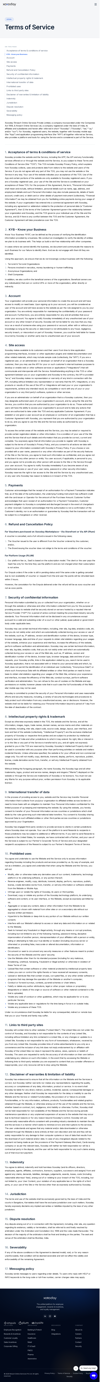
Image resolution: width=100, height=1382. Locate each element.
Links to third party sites (17, 90)
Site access (11, 62)
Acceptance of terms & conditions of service (27, 50)
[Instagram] (50, 1316)
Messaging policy (14, 115)
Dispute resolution (14, 107)
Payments (11, 66)
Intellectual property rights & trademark (24, 78)
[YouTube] (55, 1316)
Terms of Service (64, 1373)
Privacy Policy (50, 1373)
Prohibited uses (13, 86)
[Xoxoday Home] (9, 4)
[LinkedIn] (45, 1316)
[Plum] (24, 1323)
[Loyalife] (37, 1323)
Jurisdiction (11, 102)
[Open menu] (95, 4)
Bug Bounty (90, 1373)
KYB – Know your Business (16, 54)
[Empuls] (10, 1323)
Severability (11, 111)
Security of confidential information (22, 74)
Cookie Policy (78, 1373)
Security (69, 1376)
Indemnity (10, 98)
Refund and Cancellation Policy (20, 70)
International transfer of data (19, 82)
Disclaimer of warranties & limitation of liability (27, 94)
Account (10, 58)
